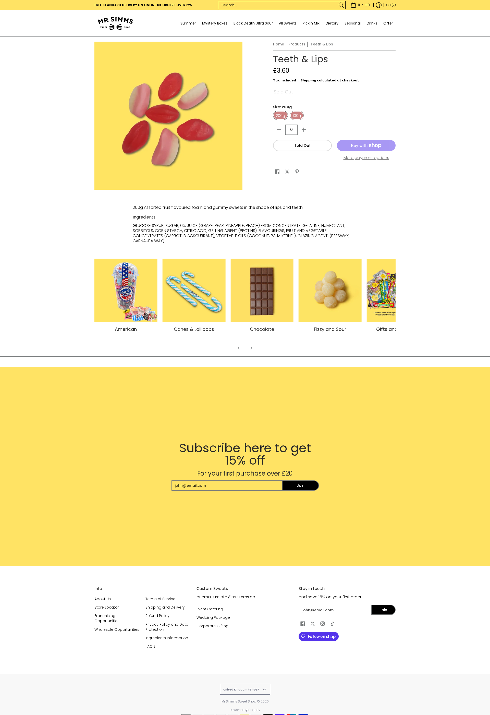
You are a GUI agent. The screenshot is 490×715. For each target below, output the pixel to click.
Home (278, 44)
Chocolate (262, 329)
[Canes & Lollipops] (194, 290)
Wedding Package (213, 617)
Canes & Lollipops (194, 329)
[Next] (251, 348)
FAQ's (150, 646)
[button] (277, 171)
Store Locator (106, 607)
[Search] (341, 5)
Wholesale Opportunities (116, 629)
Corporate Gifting (212, 625)
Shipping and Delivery (165, 607)
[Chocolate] (261, 290)
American (126, 329)
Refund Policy (157, 615)
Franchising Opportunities (106, 618)
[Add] (304, 130)
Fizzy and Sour (330, 329)
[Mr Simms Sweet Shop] (126, 23)
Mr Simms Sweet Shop (239, 701)
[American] (125, 290)
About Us (102, 598)
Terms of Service (160, 598)
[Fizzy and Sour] (330, 290)
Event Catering (210, 609)
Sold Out (303, 145)
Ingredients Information (166, 637)
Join (300, 485)
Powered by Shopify (245, 710)
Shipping (308, 80)
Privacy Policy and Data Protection (166, 627)
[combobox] (278, 5)
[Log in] (379, 5)
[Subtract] (279, 130)
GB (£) (391, 5)
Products (296, 44)
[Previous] (238, 348)
